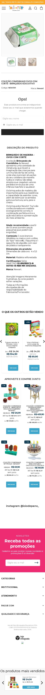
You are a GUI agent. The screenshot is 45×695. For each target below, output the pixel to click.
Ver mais (11, 431)
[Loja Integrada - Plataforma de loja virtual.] (22, 638)
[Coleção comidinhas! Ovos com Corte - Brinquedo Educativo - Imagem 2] (22, 62)
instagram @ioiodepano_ (22, 505)
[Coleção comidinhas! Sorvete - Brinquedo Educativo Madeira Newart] (11, 409)
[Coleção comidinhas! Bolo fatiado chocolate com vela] (34, 464)
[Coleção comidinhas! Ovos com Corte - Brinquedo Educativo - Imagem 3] (32, 62)
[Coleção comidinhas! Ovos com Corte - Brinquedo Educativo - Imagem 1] (11, 62)
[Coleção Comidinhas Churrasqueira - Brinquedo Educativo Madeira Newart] (34, 409)
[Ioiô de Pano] (16, 8)
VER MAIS (31, 687)
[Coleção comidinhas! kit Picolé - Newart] (11, 464)
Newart (40, 88)
